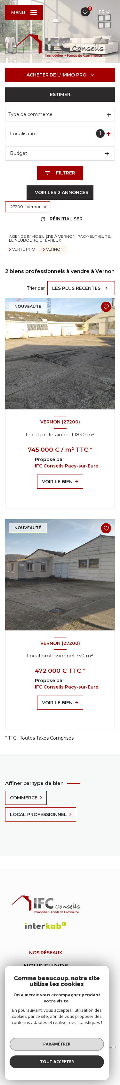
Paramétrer (56, 1044)
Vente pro (23, 249)
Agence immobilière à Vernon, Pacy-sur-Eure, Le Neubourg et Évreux (60, 238)
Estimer (60, 94)
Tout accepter (57, 1061)
